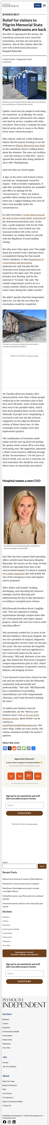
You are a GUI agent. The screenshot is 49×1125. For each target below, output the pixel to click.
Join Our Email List (9, 1067)
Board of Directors (9, 1085)
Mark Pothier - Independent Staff (18, 59)
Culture (5, 921)
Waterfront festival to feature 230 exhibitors (22, 879)
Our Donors (7, 1093)
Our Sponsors (7, 1098)
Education (6, 925)
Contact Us (6, 1106)
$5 (11, 776)
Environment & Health (10, 929)
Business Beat (11, 14)
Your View (6, 945)
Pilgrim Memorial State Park (30, 145)
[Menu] (45, 5)
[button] (24, 370)
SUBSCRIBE (24, 813)
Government (7, 933)
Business (5, 917)
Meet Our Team (8, 1081)
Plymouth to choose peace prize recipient (20, 883)
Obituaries (6, 941)
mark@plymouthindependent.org (19, 725)
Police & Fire (7, 937)
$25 (29, 775)
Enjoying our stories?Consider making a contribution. (24, 953)
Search (5, 862)
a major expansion (15, 573)
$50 (37, 776)
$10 (19, 776)
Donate (37, 5)
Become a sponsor (32, 356)
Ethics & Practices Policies (12, 1102)
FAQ (4, 1089)
